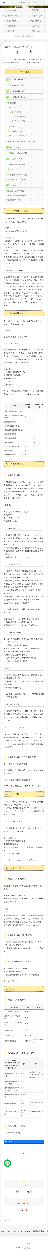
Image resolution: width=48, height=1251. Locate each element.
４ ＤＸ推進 (14, 147)
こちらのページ (19, 860)
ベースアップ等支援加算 (18, 136)
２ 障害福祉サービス (17, 91)
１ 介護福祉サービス (17, 79)
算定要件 (13, 107)
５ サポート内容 (16, 159)
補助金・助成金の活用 (19, 153)
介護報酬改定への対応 (17, 85)
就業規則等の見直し (15, 200)
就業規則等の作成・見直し (17, 179)
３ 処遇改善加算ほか (17, 97)
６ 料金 (13, 185)
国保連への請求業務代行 (16, 165)
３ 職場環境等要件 (19, 121)
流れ (11, 169)
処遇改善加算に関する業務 (17, 175)
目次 (22, 72)
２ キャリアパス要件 (19, 116)
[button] (30, 52)
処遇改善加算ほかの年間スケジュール (21, 141)
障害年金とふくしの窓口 (28, 2)
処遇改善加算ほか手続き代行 (18, 195)
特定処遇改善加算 (16, 131)
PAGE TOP (44, 1211)
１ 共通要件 (16, 112)
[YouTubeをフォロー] (26, 1210)
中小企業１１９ (22, 811)
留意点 (12, 127)
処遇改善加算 (12, 103)
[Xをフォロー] (22, 1210)
